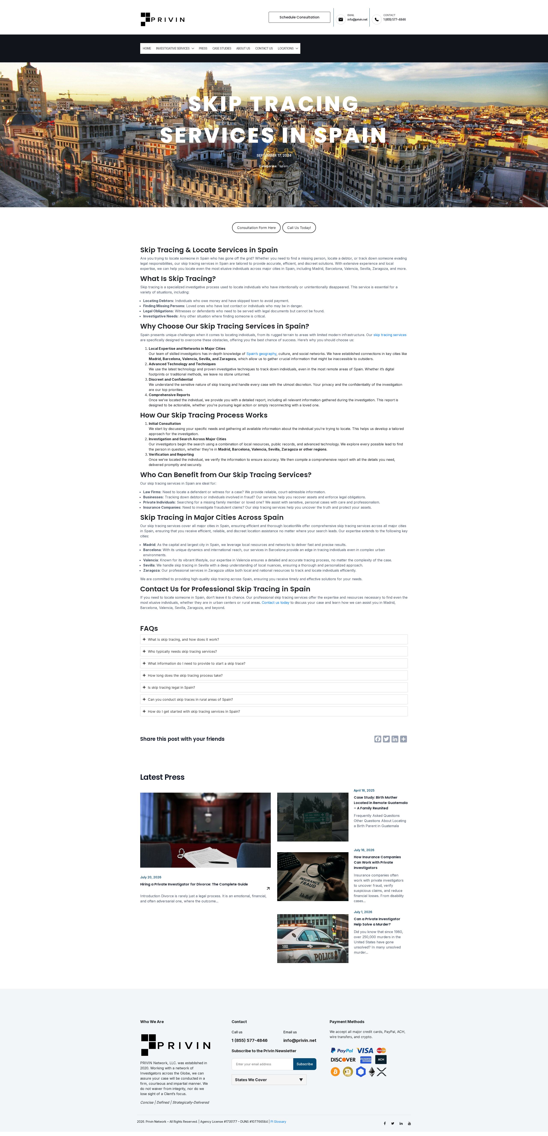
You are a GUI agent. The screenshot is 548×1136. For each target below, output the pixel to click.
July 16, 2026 (364, 850)
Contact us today (275, 602)
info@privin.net (299, 1040)
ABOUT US (243, 48)
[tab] (274, 639)
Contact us (264, 48)
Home (147, 48)
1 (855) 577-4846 (250, 1040)
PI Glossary (278, 1121)
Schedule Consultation (299, 17)
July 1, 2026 (363, 912)
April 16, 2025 (364, 790)
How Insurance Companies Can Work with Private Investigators (377, 862)
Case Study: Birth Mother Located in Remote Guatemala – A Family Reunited (381, 803)
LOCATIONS (285, 48)
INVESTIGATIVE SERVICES (172, 48)
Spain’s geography (261, 354)
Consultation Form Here (256, 227)
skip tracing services (390, 335)
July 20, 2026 (150, 877)
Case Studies (221, 48)
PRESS (203, 48)
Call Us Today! (299, 227)
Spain (284, 166)
